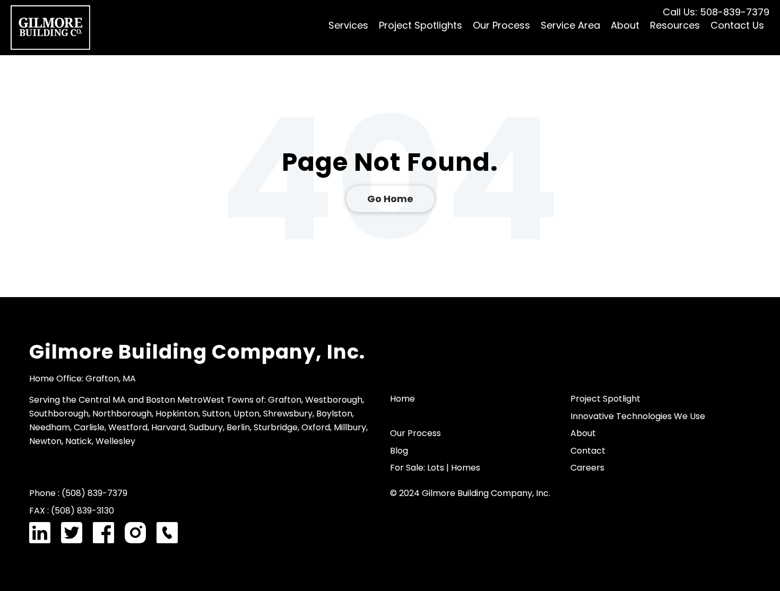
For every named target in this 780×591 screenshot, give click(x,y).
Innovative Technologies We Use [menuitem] (637, 416)
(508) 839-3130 (82, 511)
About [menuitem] (625, 25)
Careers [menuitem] (587, 468)
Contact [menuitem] (587, 451)
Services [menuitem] (348, 25)
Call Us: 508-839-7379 (716, 12)
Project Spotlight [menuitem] (605, 399)
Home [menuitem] (402, 399)
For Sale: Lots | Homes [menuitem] (435, 468)
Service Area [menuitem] (570, 25)
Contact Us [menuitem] (737, 25)
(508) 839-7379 (94, 493)
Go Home (390, 198)
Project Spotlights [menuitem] (420, 25)
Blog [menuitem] (399, 451)
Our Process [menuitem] (501, 25)
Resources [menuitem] (675, 25)
